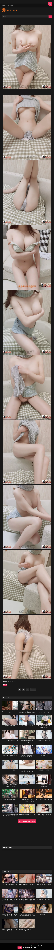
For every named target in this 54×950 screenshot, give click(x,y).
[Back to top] (49, 945)
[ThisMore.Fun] (27, 10)
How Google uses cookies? (30, 947)
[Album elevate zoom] (50, 4)
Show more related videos (27, 821)
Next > (33, 689)
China (5, 684)
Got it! (19, 947)
